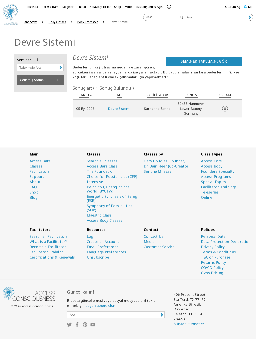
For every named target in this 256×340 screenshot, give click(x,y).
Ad (119, 95)
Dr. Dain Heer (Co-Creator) (166, 166)
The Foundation (101, 171)
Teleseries (210, 192)
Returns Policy (213, 262)
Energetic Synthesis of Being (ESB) (112, 198)
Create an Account (103, 242)
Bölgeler (67, 7)
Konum (191, 95)
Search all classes (102, 161)
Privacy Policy (213, 247)
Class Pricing (212, 273)
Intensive (95, 182)
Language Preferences (106, 252)
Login (92, 236)
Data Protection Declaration (226, 242)
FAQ (33, 187)
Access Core (211, 161)
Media (149, 242)
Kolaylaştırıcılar (100, 7)
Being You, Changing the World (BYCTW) (108, 189)
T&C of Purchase (215, 257)
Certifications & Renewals (52, 257)
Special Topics (213, 182)
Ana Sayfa (30, 22)
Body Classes (57, 22)
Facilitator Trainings (219, 187)
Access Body (212, 166)
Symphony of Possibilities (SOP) (109, 208)
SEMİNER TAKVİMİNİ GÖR (204, 61)
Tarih (84, 95)
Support (37, 177)
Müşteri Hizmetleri (189, 323)
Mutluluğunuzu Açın (149, 7)
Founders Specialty (218, 171)
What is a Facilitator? (48, 242)
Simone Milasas (157, 171)
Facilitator (157, 95)
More (128, 7)
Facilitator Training (47, 252)
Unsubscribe (98, 257)
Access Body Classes (104, 220)
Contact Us (153, 236)
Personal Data (213, 236)
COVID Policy (212, 268)
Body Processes (87, 22)
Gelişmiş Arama (32, 80)
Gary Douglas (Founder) (164, 161)
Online (206, 197)
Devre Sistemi (119, 108)
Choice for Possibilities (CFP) (112, 177)
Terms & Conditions (218, 252)
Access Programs (216, 177)
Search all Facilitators (49, 236)
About (35, 182)
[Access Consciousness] (10, 14)
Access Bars (50, 7)
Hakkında (32, 7)
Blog (34, 197)
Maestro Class (99, 215)
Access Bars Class (102, 166)
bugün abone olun (100, 305)
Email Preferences (103, 247)
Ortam (225, 95)
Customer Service (159, 247)
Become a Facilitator (48, 247)
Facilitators (40, 171)
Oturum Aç (232, 7)
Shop (117, 7)
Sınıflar (81, 7)
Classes (36, 166)
